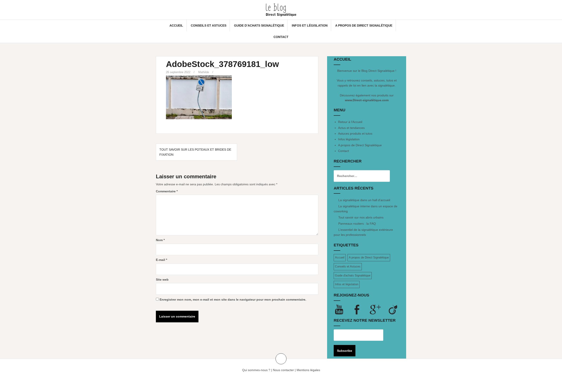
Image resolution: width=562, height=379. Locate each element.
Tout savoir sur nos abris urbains (361, 217)
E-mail (161, 260)
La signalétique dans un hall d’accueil (364, 200)
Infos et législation (310, 25)
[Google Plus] (379, 309)
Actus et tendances (351, 128)
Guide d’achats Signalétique (259, 25)
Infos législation (349, 139)
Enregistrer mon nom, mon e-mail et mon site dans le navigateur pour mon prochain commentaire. (233, 299)
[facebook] (361, 309)
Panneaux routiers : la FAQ (357, 223)
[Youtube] (343, 309)
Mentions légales (308, 370)
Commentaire (167, 191)
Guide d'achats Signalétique (352, 275)
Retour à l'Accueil (350, 122)
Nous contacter (283, 370)
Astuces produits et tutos (355, 133)
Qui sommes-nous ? (256, 370)
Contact (281, 37)
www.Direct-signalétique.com (367, 100)
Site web (162, 279)
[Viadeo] (393, 309)
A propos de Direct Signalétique (363, 25)
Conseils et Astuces (208, 25)
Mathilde (203, 72)
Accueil (176, 25)
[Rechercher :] (358, 176)
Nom (160, 240)
